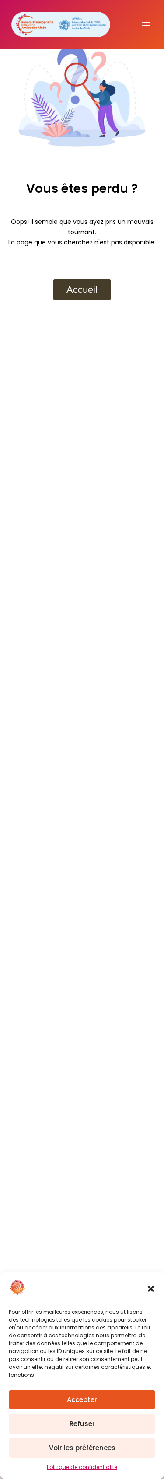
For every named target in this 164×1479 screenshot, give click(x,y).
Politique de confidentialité (82, 1467)
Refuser (82, 1423)
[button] (151, 1288)
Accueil (82, 289)
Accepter (82, 1399)
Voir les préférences (82, 1447)
